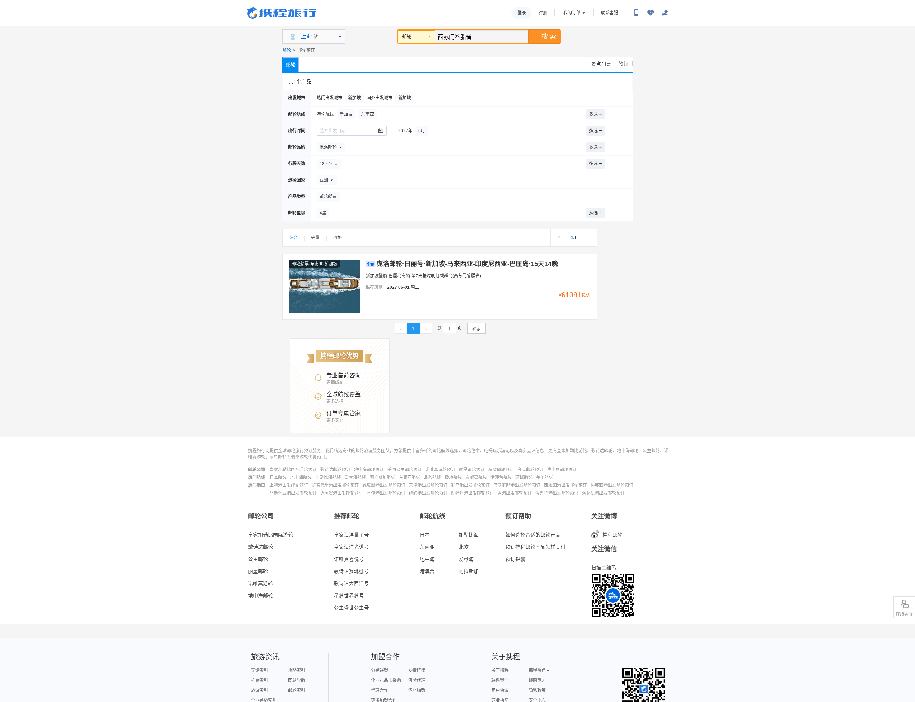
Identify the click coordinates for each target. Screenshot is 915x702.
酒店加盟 (416, 690)
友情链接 (416, 670)
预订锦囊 (515, 559)
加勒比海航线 (328, 477)
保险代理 (416, 680)
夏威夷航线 (476, 477)
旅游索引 (259, 690)
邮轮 (407, 36)
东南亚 (427, 547)
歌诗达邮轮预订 (335, 469)
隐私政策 (537, 690)
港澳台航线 (501, 477)
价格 (337, 237)
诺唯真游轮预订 (440, 469)
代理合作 (379, 690)
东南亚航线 (409, 477)
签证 (624, 63)
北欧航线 (432, 477)
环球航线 (524, 477)
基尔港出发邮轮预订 (386, 493)
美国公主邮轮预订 (404, 469)
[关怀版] (664, 12)
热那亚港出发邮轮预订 (611, 485)
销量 (315, 237)
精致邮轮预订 (501, 469)
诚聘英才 (537, 680)
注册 (543, 13)
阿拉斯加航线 (382, 477)
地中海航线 (301, 477)
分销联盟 (379, 670)
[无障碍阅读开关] (650, 12)
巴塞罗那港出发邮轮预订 (516, 485)
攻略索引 (296, 670)
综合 (293, 237)
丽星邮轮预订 (472, 469)
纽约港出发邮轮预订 (428, 493)
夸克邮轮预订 (530, 469)
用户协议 (500, 690)
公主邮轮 (258, 559)
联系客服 (609, 13)
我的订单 (571, 13)
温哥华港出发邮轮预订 (556, 493)
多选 (593, 114)
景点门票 (601, 63)
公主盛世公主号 (351, 607)
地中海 (427, 559)
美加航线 (544, 477)
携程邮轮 (613, 535)
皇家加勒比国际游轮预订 (293, 469)
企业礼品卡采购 (386, 680)
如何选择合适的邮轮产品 (532, 535)
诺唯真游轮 (260, 583)
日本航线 (278, 477)
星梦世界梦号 (349, 595)
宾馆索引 (259, 670)
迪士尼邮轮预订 (562, 469)
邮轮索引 (296, 690)
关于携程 (500, 670)
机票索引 (259, 680)
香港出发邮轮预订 (515, 493)
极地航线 (453, 477)
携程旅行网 (281, 13)
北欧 (464, 547)
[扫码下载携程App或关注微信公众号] (636, 13)
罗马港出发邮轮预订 (470, 485)
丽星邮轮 (258, 571)
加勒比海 (469, 535)
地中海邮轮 (260, 595)
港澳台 (427, 571)
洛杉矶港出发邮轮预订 (603, 493)
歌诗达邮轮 (260, 547)
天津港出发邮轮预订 (428, 485)
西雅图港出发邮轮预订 (565, 485)
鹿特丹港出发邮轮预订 (472, 493)
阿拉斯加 (469, 571)
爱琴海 (466, 559)
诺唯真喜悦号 (349, 559)
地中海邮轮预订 (369, 469)
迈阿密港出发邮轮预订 (341, 493)
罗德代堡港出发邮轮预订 (335, 485)
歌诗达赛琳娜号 (351, 571)
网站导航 (296, 680)
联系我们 (500, 680)
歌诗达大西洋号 (351, 583)
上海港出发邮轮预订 (288, 485)
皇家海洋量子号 (351, 535)
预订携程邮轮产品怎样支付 (535, 547)
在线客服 (904, 614)
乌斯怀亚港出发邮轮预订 (293, 493)
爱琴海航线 (355, 477)
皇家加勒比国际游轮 (270, 535)
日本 (425, 535)
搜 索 (548, 36)
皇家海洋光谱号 (351, 547)
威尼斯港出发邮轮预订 (383, 485)
